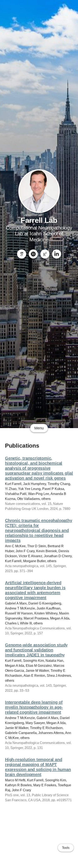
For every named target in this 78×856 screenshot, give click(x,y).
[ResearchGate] (45, 254)
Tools (65, 847)
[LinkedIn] (56, 254)
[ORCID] (33, 254)
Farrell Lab (39, 220)
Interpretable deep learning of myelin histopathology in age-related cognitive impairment (34, 707)
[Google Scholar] (21, 254)
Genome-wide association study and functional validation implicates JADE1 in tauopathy (36, 650)
